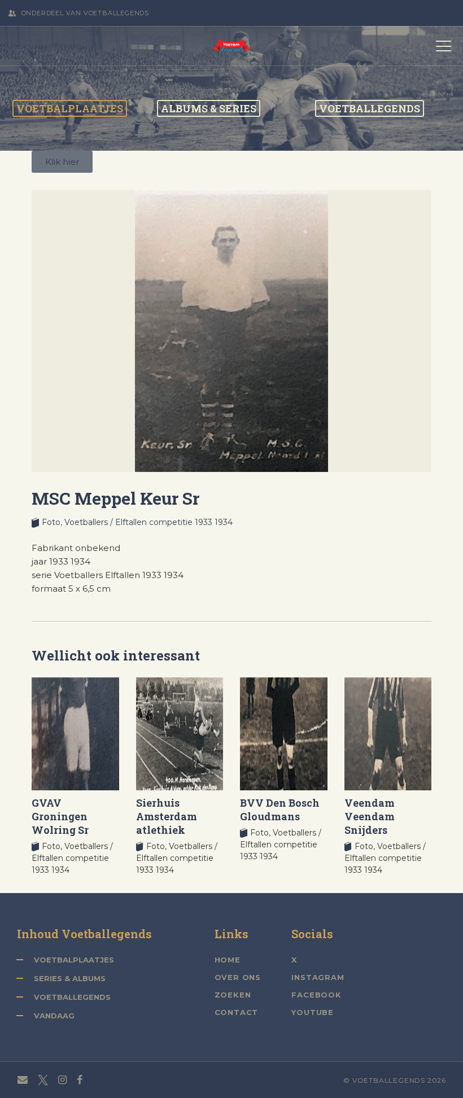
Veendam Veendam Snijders (369, 816)
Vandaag (54, 1015)
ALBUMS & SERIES (208, 108)
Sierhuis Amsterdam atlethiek (166, 816)
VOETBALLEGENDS (369, 108)
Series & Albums (70, 978)
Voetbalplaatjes (74, 959)
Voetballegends (72, 996)
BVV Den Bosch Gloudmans (280, 809)
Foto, (53, 522)
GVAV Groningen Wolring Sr (60, 816)
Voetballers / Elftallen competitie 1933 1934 (148, 522)
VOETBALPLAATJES (69, 108)
